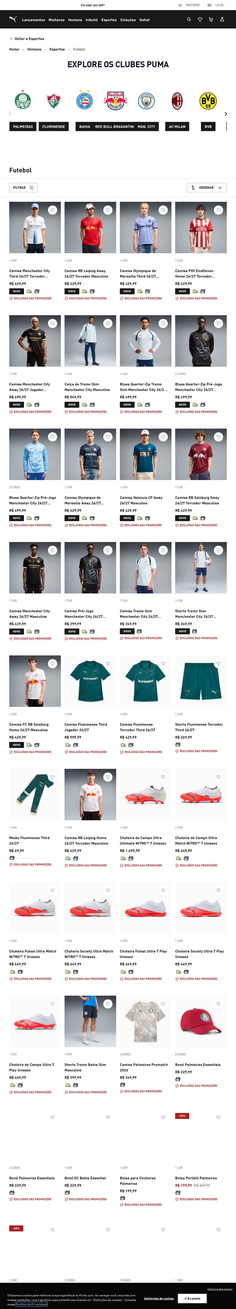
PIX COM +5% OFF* (93, 5)
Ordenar (206, 187)
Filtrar (19, 187)
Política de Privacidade (31, 1304)
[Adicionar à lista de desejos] (52, 210)
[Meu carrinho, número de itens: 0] (211, 19)
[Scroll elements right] (225, 113)
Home (14, 49)
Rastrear (193, 5)
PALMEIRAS (23, 126)
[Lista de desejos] (200, 19)
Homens (75, 19)
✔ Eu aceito (192, 1298)
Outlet (144, 19)
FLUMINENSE (53, 126)
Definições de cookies (159, 1298)
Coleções (128, 19)
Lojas (219, 5)
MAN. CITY (146, 126)
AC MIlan (177, 126)
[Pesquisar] (189, 19)
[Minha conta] (222, 19)
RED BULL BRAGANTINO (115, 126)
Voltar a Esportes (29, 38)
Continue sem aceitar (220, 1289)
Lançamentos (33, 19)
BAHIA (84, 126)
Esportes (109, 19)
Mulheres (57, 19)
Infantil (92, 19)
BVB (208, 126)
